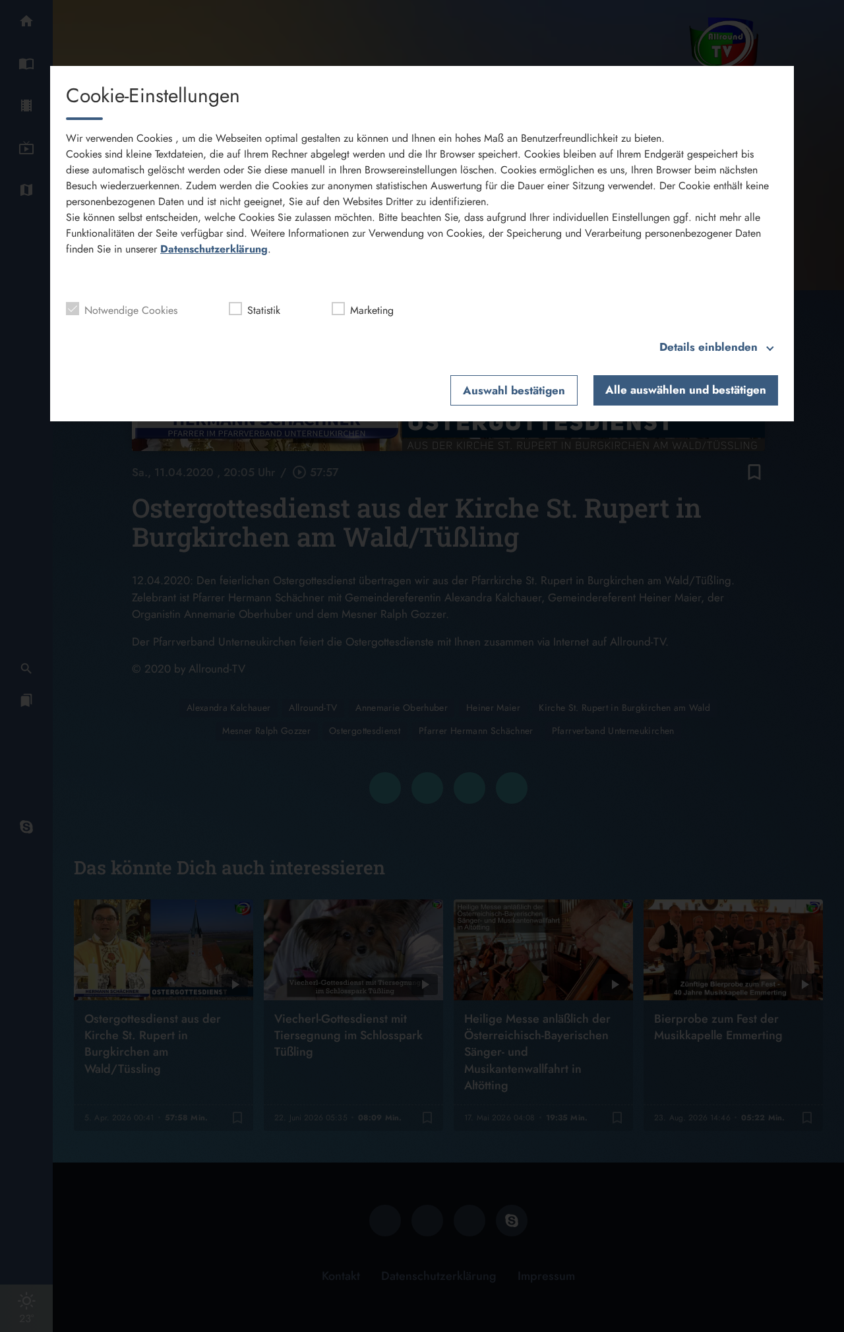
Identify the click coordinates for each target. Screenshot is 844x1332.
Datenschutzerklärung (214, 249)
